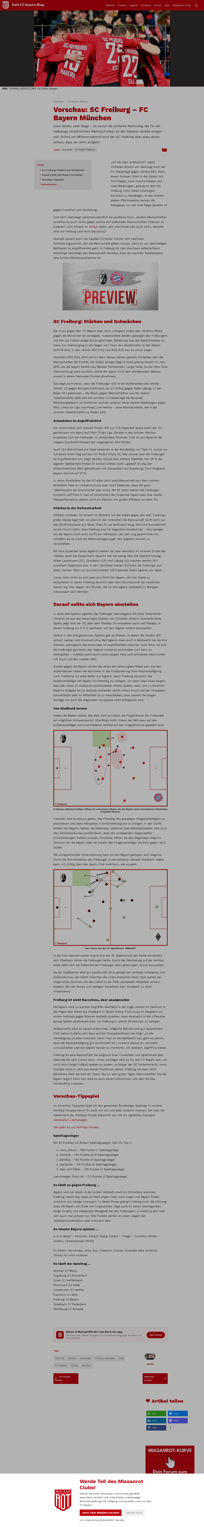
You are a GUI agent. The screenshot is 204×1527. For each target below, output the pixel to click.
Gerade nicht (134, 1512)
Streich (74, 1365)
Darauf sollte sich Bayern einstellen (62, 175)
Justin (56, 150)
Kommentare (49, 184)
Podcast (146, 5)
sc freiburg (61, 1365)
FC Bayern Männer (78, 101)
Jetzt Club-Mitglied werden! (100, 1512)
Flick (121, 1358)
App (167, 5)
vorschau (86, 1365)
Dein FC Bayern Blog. (28, 5)
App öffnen (155, 1335)
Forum (157, 5)
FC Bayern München (105, 1358)
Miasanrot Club (182, 5)
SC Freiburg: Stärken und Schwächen (63, 170)
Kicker (93, 226)
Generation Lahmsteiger (70, 1119)
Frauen (122, 5)
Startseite (58, 101)
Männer (110, 5)
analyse (72, 1358)
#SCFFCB (59, 1358)
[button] (156, 1413)
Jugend (133, 5)
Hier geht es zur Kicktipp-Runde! (75, 1127)
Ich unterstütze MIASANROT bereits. (102, 1520)
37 (164, 150)
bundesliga (85, 1358)
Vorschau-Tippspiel (53, 179)
